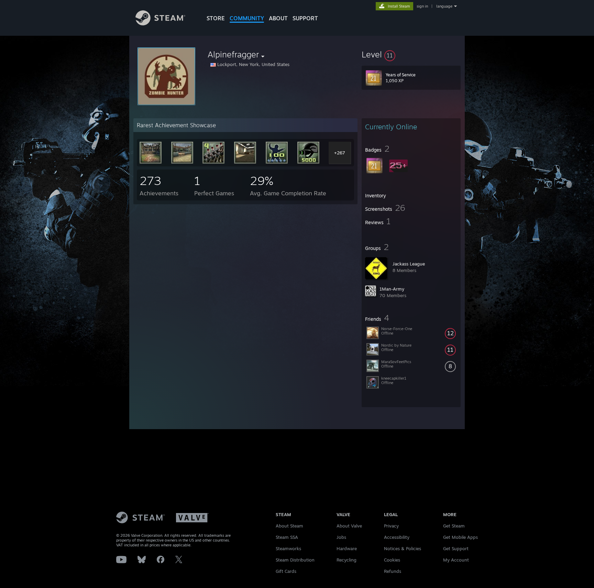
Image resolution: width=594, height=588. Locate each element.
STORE (216, 18)
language (444, 6)
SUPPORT (305, 18)
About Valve (349, 526)
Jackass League (409, 263)
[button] (411, 54)
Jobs (341, 537)
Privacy (391, 526)
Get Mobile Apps (460, 537)
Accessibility (396, 537)
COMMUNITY (247, 18)
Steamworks (288, 548)
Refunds (392, 571)
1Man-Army (392, 289)
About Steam (289, 526)
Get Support (456, 548)
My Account (456, 560)
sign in (422, 6)
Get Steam (454, 526)
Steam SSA (287, 537)
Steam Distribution (295, 560)
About (278, 18)
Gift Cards (286, 571)
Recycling (346, 560)
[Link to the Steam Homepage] (160, 23)
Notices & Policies (402, 548)
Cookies (392, 560)
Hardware (347, 548)
